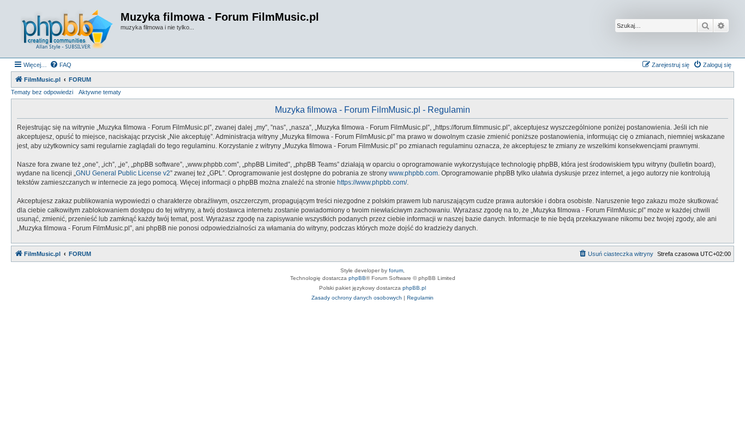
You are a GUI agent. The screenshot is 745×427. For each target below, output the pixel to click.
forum (396, 270)
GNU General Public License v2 (123, 173)
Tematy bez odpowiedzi (42, 92)
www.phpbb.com (413, 173)
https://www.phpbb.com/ (372, 182)
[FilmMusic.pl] (67, 29)
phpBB (357, 278)
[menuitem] (60, 64)
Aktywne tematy (100, 92)
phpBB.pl (414, 288)
